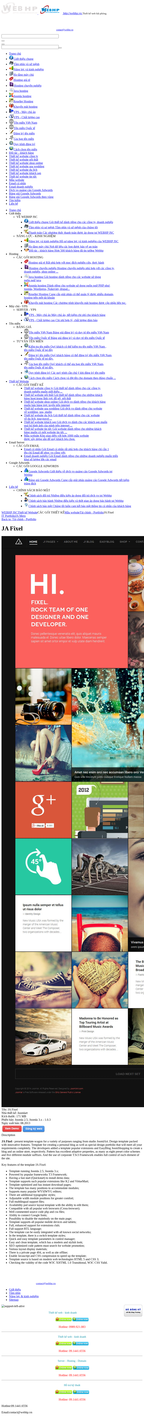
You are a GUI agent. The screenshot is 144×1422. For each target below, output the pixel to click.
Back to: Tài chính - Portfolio (19, 519)
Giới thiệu (15, 1289)
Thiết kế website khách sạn (25, 173)
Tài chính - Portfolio (92, 512)
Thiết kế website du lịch (23, 169)
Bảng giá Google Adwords (25, 193)
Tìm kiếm (14, 200)
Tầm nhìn (14, 1293)
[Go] (3, 40)
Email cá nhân (17, 183)
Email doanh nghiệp (21, 186)
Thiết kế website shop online (26, 163)
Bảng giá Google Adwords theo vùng (31, 196)
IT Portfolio (8, 515)
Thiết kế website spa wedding (26, 166)
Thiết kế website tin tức (23, 176)
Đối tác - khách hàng (21, 152)
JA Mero (20, 515)
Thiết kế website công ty (23, 156)
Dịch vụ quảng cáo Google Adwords (31, 190)
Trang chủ (15, 53)
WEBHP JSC (10, 512)
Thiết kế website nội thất (23, 159)
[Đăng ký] (33, 1131)
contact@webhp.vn (64, 29)
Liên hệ (13, 203)
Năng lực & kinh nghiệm (24, 1296)
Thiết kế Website (19, 381)
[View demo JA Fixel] (12, 1131)
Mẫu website (16, 180)
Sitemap (14, 1299)
